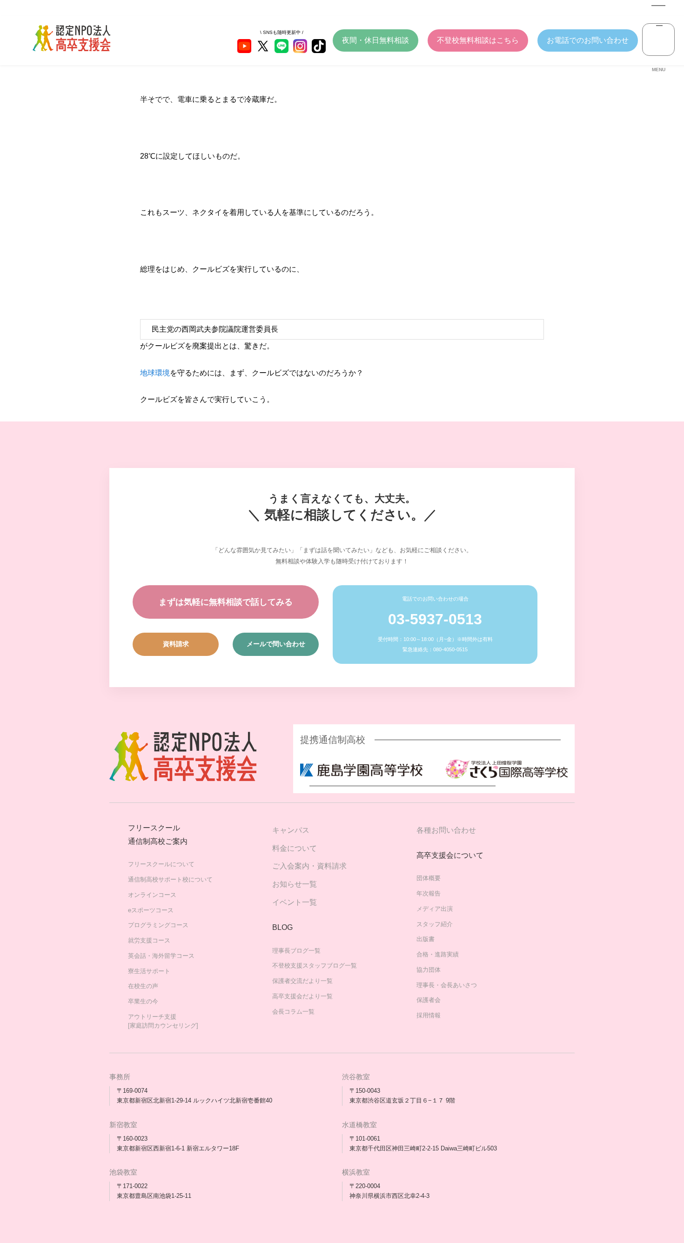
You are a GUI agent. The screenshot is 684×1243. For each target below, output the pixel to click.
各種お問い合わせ (446, 830)
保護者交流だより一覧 (302, 980)
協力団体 (428, 969)
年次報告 (428, 893)
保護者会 (428, 999)
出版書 (425, 939)
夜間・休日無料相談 (375, 40)
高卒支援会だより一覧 (302, 996)
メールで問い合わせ (276, 644)
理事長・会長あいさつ (446, 985)
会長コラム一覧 (293, 1011)
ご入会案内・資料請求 (309, 866)
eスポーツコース (151, 910)
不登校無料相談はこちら (478, 40)
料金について (294, 848)
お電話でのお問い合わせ (588, 40)
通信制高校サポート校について (170, 879)
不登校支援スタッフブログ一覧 (314, 965)
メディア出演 (434, 908)
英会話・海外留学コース (161, 955)
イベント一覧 (294, 902)
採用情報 (428, 1015)
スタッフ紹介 (434, 924)
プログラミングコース (158, 925)
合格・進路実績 (437, 954)
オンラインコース (152, 894)
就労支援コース (149, 940)
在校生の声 (143, 985)
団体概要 (428, 878)
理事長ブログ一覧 (296, 950)
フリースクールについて (161, 864)
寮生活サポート (149, 971)
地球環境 (155, 373)
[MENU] (658, 39)
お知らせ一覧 (294, 884)
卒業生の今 (143, 1001)
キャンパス (290, 830)
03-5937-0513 (435, 619)
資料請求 (176, 644)
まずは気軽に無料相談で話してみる (226, 602)
